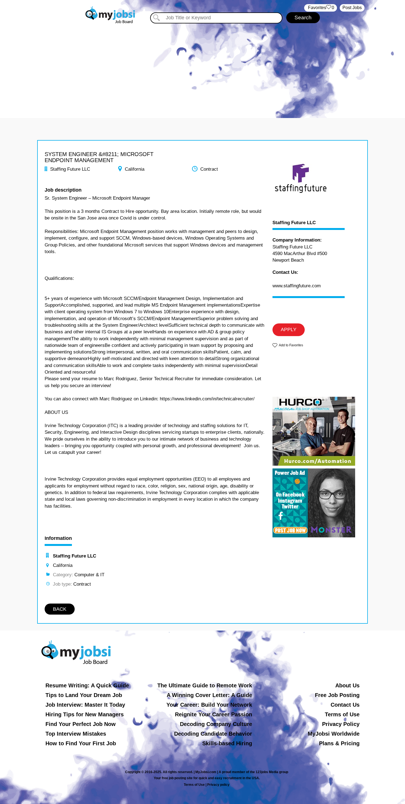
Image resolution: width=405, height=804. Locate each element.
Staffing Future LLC (294, 222)
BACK (59, 609)
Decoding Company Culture (216, 724)
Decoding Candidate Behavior (213, 734)
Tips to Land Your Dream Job (83, 695)
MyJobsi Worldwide (334, 734)
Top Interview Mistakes (75, 734)
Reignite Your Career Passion (213, 714)
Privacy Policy (341, 724)
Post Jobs (352, 7)
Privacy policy (218, 785)
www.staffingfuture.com (296, 285)
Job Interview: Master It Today (85, 705)
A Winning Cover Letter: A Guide (209, 695)
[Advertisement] (202, 65)
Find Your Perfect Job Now (80, 724)
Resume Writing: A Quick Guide (87, 685)
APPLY (288, 329)
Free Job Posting (337, 695)
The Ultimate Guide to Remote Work (204, 685)
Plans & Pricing (339, 743)
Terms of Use (342, 714)
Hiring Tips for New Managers (84, 714)
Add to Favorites (291, 345)
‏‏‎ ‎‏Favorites (320, 7)
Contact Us (345, 705)
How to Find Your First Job (80, 743)
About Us (347, 685)
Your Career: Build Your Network (209, 705)
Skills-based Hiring (227, 743)
